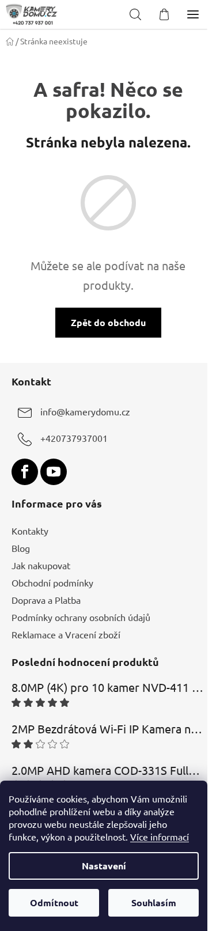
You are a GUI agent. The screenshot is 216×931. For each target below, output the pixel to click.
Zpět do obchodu (108, 322)
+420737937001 (74, 438)
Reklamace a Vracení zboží (66, 634)
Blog (21, 548)
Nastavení (104, 866)
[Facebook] (25, 472)
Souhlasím (153, 902)
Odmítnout (54, 902)
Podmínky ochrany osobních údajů (81, 617)
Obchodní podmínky (52, 582)
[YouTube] (53, 472)
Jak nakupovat (41, 565)
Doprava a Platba (46, 599)
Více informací (159, 836)
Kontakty (30, 530)
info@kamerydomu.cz (85, 411)
